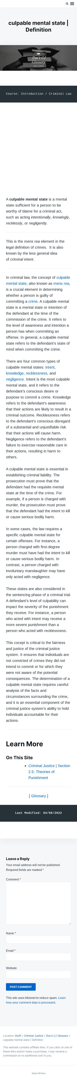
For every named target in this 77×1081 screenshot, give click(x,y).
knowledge (15, 373)
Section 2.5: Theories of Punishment (49, 772)
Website (11, 968)
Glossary (38, 796)
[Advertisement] (38, 145)
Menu (72, 3)
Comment (13, 879)
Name (11, 933)
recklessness (36, 373)
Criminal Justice (33, 1035)
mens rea (61, 283)
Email (11, 950)
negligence (15, 379)
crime (33, 301)
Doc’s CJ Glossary (57, 1035)
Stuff (18, 1035)
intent (50, 367)
